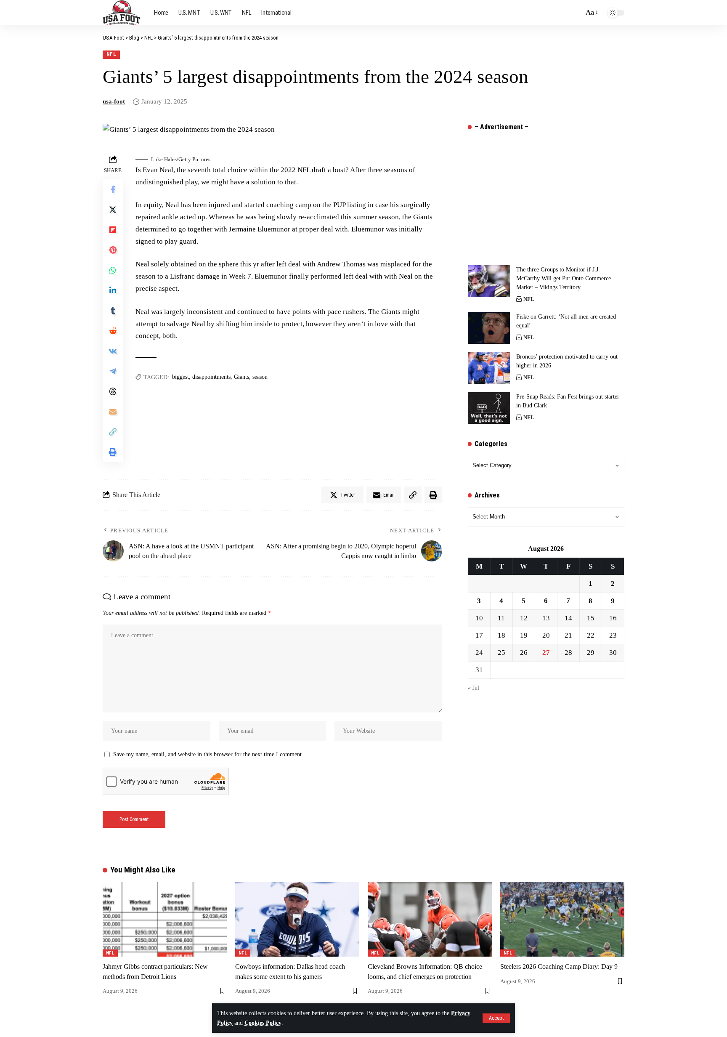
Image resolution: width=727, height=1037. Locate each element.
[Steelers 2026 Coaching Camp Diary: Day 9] (562, 919)
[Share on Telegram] (113, 371)
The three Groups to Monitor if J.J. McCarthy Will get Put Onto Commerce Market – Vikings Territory (563, 278)
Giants (241, 377)
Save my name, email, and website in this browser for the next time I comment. (208, 754)
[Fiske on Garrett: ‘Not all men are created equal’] (489, 328)
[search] (575, 12)
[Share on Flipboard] (113, 230)
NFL (111, 54)
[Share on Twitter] (113, 209)
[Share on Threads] (113, 391)
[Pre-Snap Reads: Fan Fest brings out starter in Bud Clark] (489, 408)
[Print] (113, 452)
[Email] (113, 412)
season (260, 377)
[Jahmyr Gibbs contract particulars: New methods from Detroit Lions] (165, 919)
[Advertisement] (531, 191)
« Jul (473, 688)
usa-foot (114, 101)
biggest (180, 377)
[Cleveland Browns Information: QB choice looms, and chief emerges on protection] (430, 919)
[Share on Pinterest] (113, 250)
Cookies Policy (262, 1023)
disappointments (211, 377)
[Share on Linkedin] (113, 290)
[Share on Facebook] (113, 189)
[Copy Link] (113, 432)
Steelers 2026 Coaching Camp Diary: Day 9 (559, 966)
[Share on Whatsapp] (113, 270)
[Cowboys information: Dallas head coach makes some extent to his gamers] (297, 919)
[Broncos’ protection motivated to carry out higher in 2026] (489, 368)
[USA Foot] (122, 12)
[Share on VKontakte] (113, 351)
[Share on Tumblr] (113, 310)
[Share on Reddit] (113, 331)
